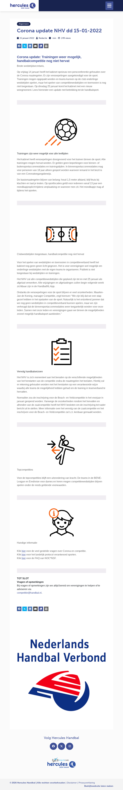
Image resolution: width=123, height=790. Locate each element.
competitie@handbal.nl (29, 592)
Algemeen (24, 24)
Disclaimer (72, 782)
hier (24, 551)
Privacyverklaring (87, 782)
